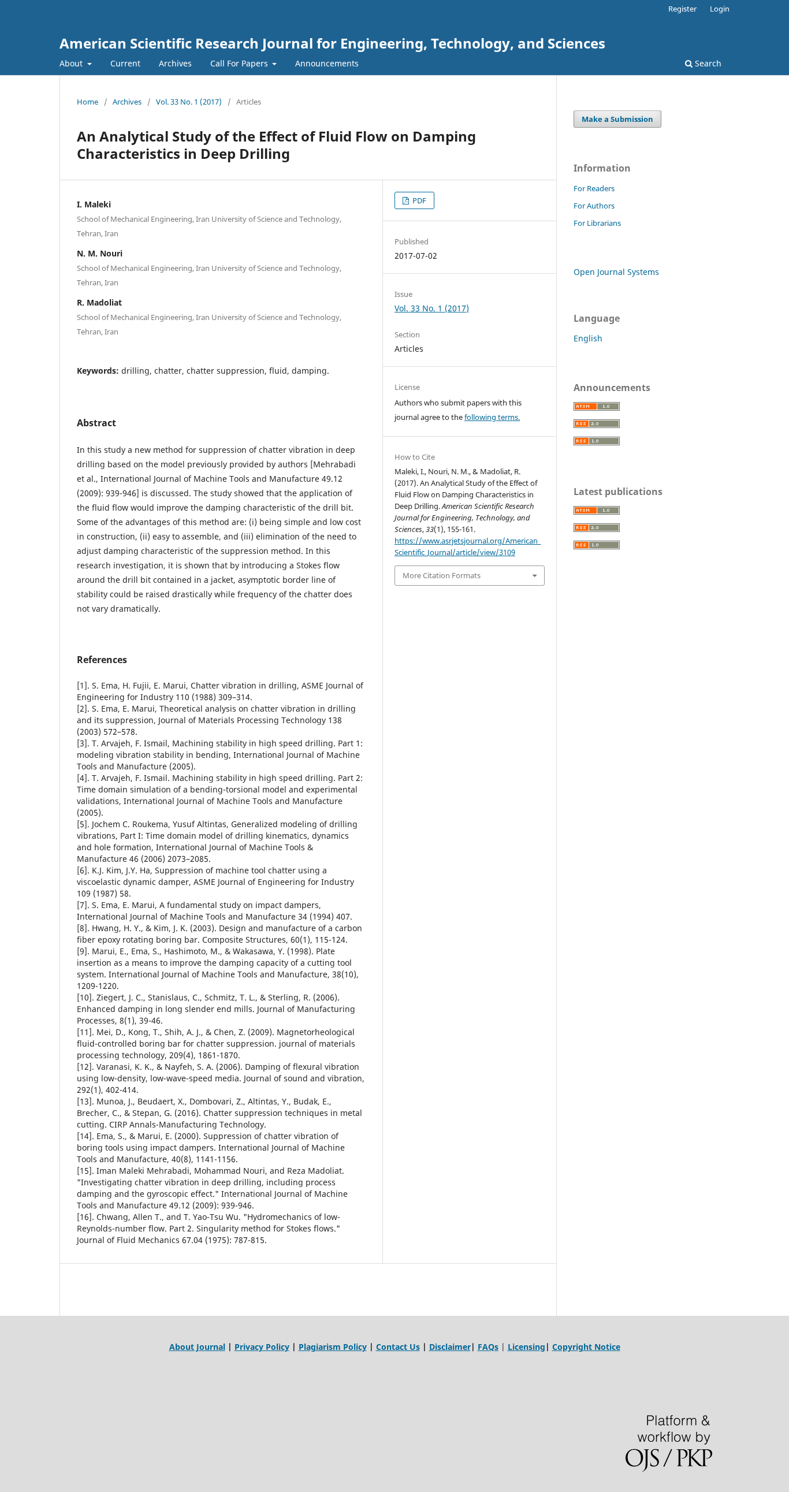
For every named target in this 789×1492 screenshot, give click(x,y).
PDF (418, 200)
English (588, 338)
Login (720, 8)
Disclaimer (450, 1346)
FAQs (488, 1346)
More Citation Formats (442, 575)
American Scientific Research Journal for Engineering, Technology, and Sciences (332, 43)
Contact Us (398, 1346)
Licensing (526, 1346)
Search (707, 63)
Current (125, 63)
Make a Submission (617, 119)
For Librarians (597, 223)
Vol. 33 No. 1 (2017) (189, 101)
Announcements (327, 63)
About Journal (197, 1346)
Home (87, 101)
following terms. (492, 417)
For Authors (594, 205)
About (72, 63)
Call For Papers (240, 63)
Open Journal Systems (616, 271)
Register (682, 8)
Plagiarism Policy (333, 1346)
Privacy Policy (262, 1346)
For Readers (594, 188)
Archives (175, 63)
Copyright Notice (586, 1346)
